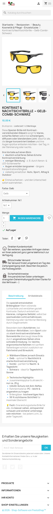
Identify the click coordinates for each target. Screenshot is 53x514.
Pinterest (26, 238)
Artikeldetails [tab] (35, 295)
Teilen (12, 238)
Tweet (19, 238)
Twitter (12, 467)
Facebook (4, 467)
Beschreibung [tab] (15, 295)
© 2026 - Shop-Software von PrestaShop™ (24, 510)
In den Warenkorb (27, 218)
